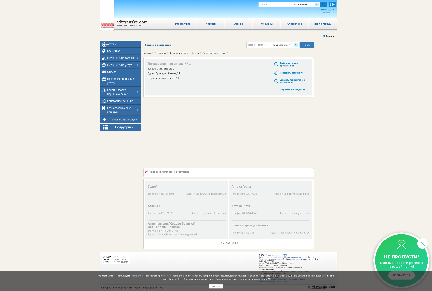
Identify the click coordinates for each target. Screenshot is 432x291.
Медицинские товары (120, 58)
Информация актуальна (292, 89)
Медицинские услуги (120, 65)
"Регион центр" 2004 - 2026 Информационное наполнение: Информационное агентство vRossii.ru (287, 256)
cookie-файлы (137, 275)
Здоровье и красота (179, 53)
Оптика (111, 72)
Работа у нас (182, 23)
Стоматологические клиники (119, 110)
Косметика (113, 51)
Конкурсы (267, 23)
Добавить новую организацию (289, 64)
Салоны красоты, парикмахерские (117, 92)
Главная (147, 53)
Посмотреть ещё (229, 242)
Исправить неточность (292, 72)
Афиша (238, 23)
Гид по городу (322, 23)
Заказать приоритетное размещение (292, 81)
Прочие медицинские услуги (120, 81)
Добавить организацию (124, 119)
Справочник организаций (158, 44)
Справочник (294, 23)
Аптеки (195, 53)
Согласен (216, 286)
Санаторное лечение (120, 101)
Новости (211, 23)
